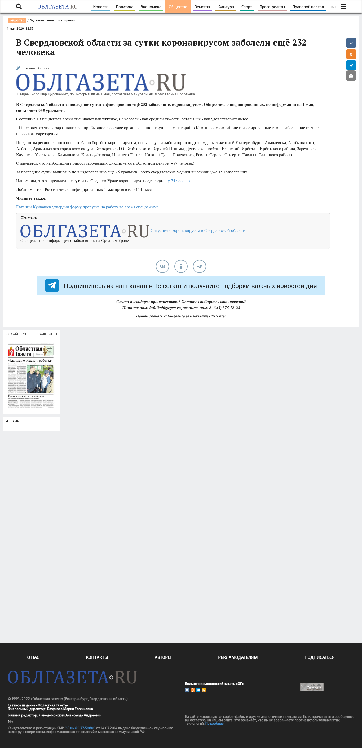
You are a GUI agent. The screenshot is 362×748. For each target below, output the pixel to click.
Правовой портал (308, 6)
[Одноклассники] (351, 54)
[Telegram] (351, 65)
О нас (33, 657)
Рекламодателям (238, 657)
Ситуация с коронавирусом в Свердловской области (197, 230)
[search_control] (18, 6)
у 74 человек (179, 180)
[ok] (181, 266)
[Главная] (57, 7)
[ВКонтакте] (351, 43)
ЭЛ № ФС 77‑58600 (80, 728)
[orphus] (312, 687)
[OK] (193, 690)
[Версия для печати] (351, 75)
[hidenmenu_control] (343, 6)
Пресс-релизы (272, 6)
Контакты (97, 657)
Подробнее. (214, 723)
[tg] (199, 266)
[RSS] (204, 690)
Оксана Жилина (36, 67)
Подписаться (319, 657)
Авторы (163, 657)
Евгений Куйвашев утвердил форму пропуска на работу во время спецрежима (87, 206)
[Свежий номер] (31, 376)
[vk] (162, 266)
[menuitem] (100, 6)
